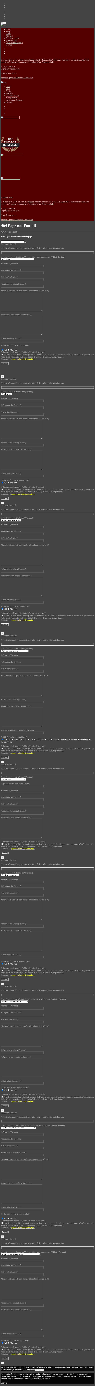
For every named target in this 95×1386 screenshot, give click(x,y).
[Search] (25, 242)
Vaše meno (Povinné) (9, 1258)
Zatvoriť (4, 1383)
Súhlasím (39, 1370)
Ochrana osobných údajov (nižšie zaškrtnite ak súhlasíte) (47, 355)
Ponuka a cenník (12, 38)
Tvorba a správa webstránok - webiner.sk (17, 78)
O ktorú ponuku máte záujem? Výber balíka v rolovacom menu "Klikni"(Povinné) (33, 257)
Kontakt (9, 45)
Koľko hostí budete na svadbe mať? (15, 480)
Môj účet (9, 36)
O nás (8, 34)
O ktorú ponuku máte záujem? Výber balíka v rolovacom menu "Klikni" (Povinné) (33, 999)
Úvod (8, 29)
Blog (8, 31)
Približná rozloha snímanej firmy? (14, 737)
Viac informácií (29, 1370)
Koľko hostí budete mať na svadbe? (15, 345)
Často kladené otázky (14, 43)
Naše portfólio (11, 40)
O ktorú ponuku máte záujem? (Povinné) (17, 392)
